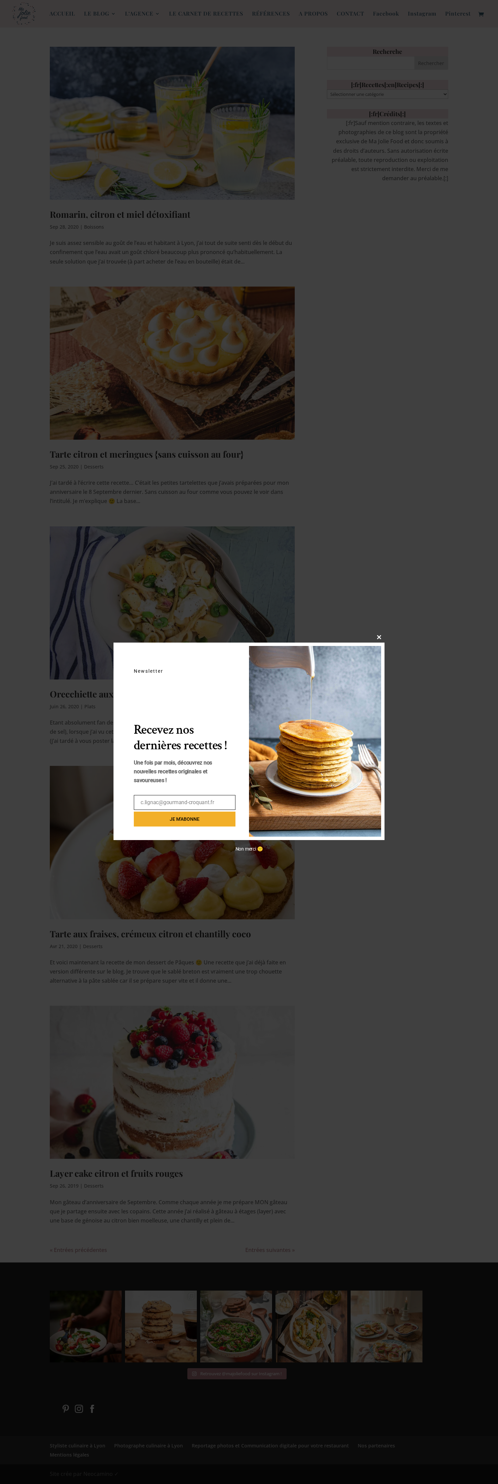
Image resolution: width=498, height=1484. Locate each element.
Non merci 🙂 (249, 849)
